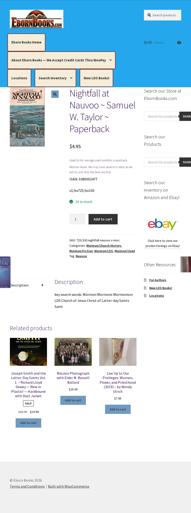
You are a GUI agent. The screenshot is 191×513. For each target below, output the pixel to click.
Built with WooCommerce (68, 486)
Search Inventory (53, 78)
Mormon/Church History (103, 245)
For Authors (157, 280)
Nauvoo (81, 256)
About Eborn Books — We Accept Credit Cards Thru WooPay (58, 60)
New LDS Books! (96, 78)
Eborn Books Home (26, 42)
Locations (19, 78)
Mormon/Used (125, 251)
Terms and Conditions (27, 486)
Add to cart (103, 219)
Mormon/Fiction (81, 251)
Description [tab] (19, 285)
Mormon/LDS (103, 251)
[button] (55, 94)
